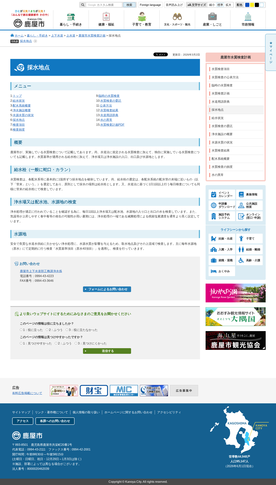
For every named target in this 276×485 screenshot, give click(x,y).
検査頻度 (19, 129)
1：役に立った (33, 329)
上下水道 (57, 35)
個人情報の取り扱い (86, 412)
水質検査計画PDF (112, 124)
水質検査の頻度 (222, 166)
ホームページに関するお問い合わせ (128, 412)
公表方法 (106, 105)
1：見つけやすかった (37, 343)
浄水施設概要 (22, 110)
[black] (257, 5)
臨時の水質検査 (109, 95)
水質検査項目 (221, 69)
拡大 (228, 4)
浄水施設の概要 (222, 134)
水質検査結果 (109, 110)
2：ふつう (56, 329)
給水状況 (19, 100)
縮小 (212, 4)
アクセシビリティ (169, 412)
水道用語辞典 (109, 115)
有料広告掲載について (27, 393)
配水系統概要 (22, 105)
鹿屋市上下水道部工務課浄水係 (41, 271)
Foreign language (150, 4)
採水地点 (26, 41)
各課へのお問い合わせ (55, 420)
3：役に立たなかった (83, 329)
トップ (17, 95)
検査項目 (19, 124)
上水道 (70, 35)
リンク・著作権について (51, 412)
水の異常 (106, 119)
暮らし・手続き (37, 35)
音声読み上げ (174, 4)
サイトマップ (21, 412)
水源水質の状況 (23, 115)
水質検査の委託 (110, 100)
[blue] (247, 5)
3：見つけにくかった (92, 343)
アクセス (23, 420)
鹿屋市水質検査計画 (92, 35)
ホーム (19, 35)
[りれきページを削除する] (35, 41)
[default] (262, 5)
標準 (220, 4)
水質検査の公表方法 (225, 77)
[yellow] (252, 5)
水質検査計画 (221, 93)
